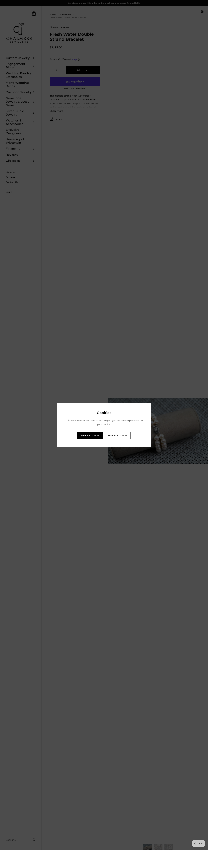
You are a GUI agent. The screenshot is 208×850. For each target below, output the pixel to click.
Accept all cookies (90, 435)
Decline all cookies (117, 435)
